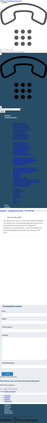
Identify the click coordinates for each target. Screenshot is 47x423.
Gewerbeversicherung (20, 139)
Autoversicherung (19, 123)
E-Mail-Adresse (7, 327)
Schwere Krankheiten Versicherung (25, 170)
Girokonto (16, 195)
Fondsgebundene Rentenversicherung (26, 180)
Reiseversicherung (19, 133)
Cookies (4, 2)
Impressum (8, 401)
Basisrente (16, 176)
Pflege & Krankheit (15, 156)
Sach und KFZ (14, 121)
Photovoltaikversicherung (22, 148)
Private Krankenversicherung (23, 158)
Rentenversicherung (20, 178)
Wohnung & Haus (15, 141)
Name (3, 311)
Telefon (4, 319)
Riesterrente (17, 174)
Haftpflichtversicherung (21, 127)
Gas (14, 203)
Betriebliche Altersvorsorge (22, 172)
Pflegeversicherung (19, 164)
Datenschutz (8, 413)
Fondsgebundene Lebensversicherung (26, 182)
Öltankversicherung (20, 152)
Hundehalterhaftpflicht (21, 135)
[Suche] (21, 109)
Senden (7, 374)
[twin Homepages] (19, 422)
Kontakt (7, 207)
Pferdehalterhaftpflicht (20, 137)
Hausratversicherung (20, 143)
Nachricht (5, 335)
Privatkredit (17, 189)
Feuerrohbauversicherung (22, 154)
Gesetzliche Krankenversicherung (24, 160)
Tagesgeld (16, 197)
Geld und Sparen (14, 187)
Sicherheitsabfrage (8, 363)
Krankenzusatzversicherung (22, 162)
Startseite (7, 115)
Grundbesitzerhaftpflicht (21, 147)
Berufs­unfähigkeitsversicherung (24, 168)
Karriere (7, 399)
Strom (15, 201)
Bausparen (16, 193)
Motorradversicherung (20, 125)
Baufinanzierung (19, 191)
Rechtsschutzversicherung (22, 129)
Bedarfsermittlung (10, 117)
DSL (15, 199)
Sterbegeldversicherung (21, 185)
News (6, 205)
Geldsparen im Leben (15, 211)
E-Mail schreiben (10, 391)
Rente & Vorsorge (15, 166)
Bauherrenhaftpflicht (20, 150)
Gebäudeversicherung (20, 145)
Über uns (7, 395)
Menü (2, 111)
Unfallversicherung (19, 131)
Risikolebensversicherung (22, 184)
